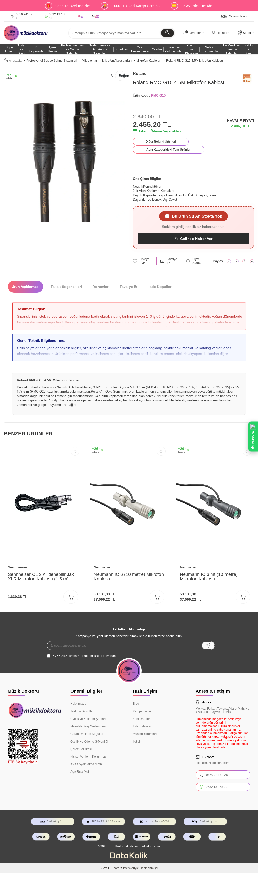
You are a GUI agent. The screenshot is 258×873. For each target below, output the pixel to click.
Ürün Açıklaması (25, 287)
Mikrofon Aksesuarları (117, 60)
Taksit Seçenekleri (66, 287)
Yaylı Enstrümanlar (140, 49)
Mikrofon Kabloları (148, 60)
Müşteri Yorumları (145, 734)
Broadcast (121, 49)
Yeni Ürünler (141, 719)
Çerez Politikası (81, 749)
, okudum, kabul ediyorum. (84, 656)
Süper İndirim (9, 49)
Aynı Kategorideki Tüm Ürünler (168, 149)
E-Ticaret (114, 868)
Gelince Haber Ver (196, 239)
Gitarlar (157, 49)
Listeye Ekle (144, 261)
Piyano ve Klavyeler (191, 49)
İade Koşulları (160, 287)
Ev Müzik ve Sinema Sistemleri (231, 49)
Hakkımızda (78, 704)
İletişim (137, 741)
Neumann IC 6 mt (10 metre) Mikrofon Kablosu (209, 576)
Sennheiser (17, 567)
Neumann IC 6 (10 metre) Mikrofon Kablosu (129, 576)
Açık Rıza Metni (80, 772)
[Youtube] (96, 16)
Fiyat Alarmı (196, 261)
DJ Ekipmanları (37, 49)
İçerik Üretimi (53, 49)
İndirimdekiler (142, 726)
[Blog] (81, 16)
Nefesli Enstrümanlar (210, 49)
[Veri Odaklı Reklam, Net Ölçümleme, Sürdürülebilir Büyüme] (129, 857)
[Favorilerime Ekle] (75, 451)
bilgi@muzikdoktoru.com (212, 763)
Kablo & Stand (249, 49)
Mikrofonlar (89, 60)
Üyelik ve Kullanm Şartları (88, 719)
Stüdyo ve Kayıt (21, 49)
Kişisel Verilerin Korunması (88, 756)
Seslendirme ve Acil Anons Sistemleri (99, 49)
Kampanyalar (142, 711)
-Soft (103, 868)
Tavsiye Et (172, 261)
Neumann (102, 567)
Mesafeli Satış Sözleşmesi (88, 726)
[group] (64, 162)
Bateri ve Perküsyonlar (174, 49)
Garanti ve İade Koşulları (87, 734)
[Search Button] (167, 33)
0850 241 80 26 (24, 16)
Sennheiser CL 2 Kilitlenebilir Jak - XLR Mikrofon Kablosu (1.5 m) (42, 576)
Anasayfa (15, 60)
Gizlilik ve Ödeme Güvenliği (89, 741)
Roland (140, 73)
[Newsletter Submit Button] (208, 645)
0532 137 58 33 (57, 16)
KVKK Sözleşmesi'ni (66, 656)
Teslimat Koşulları (82, 711)
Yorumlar (100, 287)
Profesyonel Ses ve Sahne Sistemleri (72, 49)
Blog (136, 704)
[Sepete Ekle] (70, 597)
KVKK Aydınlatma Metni (86, 764)
